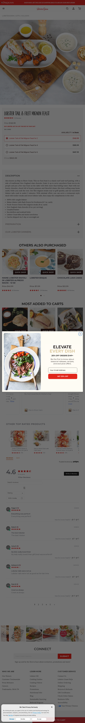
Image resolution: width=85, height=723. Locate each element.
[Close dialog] (80, 334)
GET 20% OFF (62, 376)
